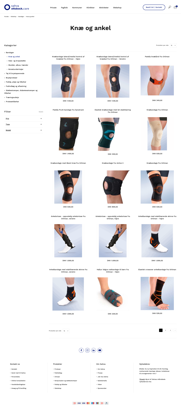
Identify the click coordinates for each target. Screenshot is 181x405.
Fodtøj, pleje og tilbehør (16, 82)
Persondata (15, 377)
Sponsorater (102, 388)
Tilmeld (142, 379)
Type (8, 124)
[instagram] (87, 350)
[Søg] (171, 5)
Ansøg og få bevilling (18, 388)
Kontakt (14, 369)
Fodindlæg (58, 373)
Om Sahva (101, 369)
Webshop (117, 8)
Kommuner (77, 8)
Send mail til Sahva (18, 373)
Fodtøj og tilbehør (61, 384)
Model (8, 130)
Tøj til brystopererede (15, 73)
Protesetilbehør (12, 102)
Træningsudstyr (12, 97)
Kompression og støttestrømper (66, 381)
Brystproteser (11, 78)
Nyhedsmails (102, 381)
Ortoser (57, 377)
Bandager (10, 52)
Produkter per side (162, 45)
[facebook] (81, 350)
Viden (100, 384)
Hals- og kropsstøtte (17, 61)
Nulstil (41, 111)
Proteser (58, 369)
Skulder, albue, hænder (18, 65)
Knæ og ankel (14, 57)
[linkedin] (93, 350)
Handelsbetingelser (18, 384)
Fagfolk (64, 8)
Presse (100, 373)
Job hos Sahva (103, 377)
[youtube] (99, 350)
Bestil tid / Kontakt (154, 7)
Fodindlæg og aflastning (16, 86)
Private (53, 8)
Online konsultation (18, 381)
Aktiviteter (104, 8)
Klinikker (91, 8)
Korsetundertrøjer (15, 69)
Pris (7, 119)
